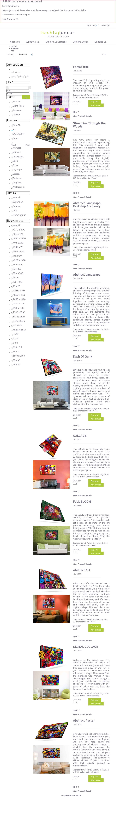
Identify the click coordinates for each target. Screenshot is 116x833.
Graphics (16, 183)
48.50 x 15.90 (19, 295)
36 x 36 (16, 360)
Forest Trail (81, 67)
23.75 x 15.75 (19, 321)
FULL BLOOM (82, 501)
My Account (91, 26)
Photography (18, 187)
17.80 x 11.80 (18, 308)
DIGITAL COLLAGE (85, 647)
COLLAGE (79, 436)
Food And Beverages (20, 146)
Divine (15, 165)
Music (15, 161)
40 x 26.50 (18, 243)
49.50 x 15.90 (19, 260)
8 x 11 (15, 343)
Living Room (18, 106)
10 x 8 (15, 339)
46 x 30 (16, 365)
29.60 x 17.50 (19, 304)
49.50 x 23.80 (19, 330)
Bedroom (16, 110)
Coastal (16, 174)
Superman (18, 202)
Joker (15, 211)
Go (26, 97)
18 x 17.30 (17, 256)
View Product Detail (82, 116)
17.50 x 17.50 (19, 291)
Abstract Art (81, 570)
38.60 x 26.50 (19, 239)
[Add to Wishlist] (78, 112)
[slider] (105, 74)
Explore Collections (56, 42)
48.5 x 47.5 (18, 234)
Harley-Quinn (19, 215)
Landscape (17, 157)
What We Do (32, 42)
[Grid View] (107, 54)
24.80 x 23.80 (19, 299)
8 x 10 (15, 334)
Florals (15, 138)
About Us (15, 42)
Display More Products (71, 796)
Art (12, 51)
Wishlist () (105, 26)
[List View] (106, 54)
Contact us (100, 42)
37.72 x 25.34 (19, 317)
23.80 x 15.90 (19, 312)
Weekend (17, 178)
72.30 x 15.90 (19, 230)
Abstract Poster (84, 720)
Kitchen (16, 115)
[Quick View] (76, 112)
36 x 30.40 (18, 273)
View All (16, 102)
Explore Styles (80, 42)
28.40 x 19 (17, 247)
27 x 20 (16, 352)
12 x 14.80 (17, 326)
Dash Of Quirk (82, 356)
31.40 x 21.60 (19, 356)
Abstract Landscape (86, 275)
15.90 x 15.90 (19, 252)
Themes (14, 48)
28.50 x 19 (17, 265)
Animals (16, 152)
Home (13, 46)
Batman (17, 206)
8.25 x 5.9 (17, 347)
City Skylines (18, 134)
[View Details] (74, 112)
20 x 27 (16, 286)
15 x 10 (16, 278)
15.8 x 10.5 (17, 282)
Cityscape (17, 170)
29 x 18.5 (17, 269)
